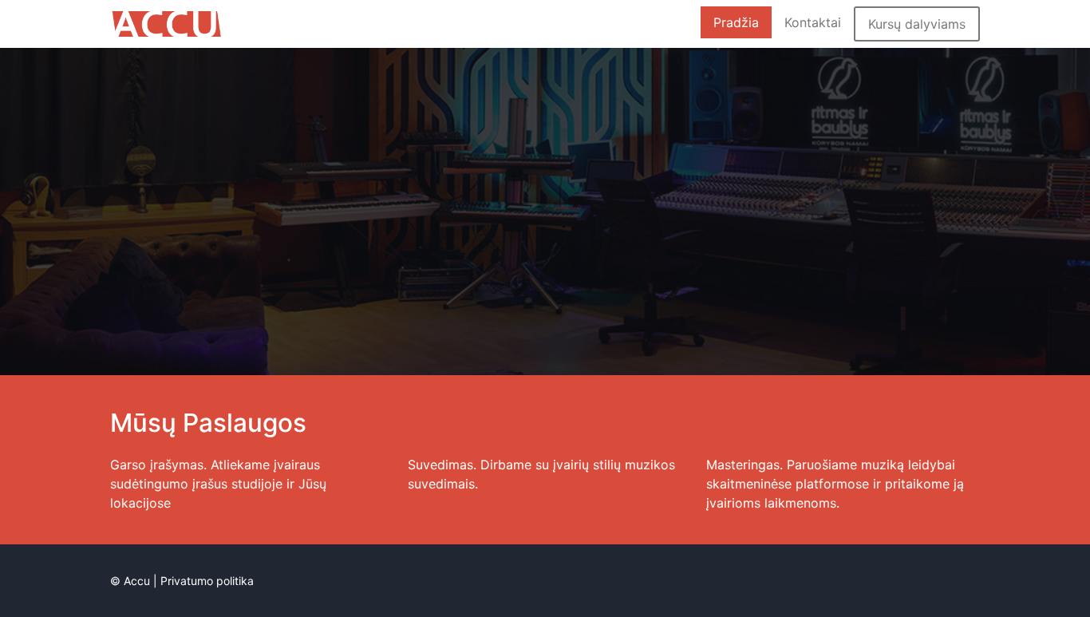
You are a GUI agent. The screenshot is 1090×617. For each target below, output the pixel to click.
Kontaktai (812, 22)
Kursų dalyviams (917, 24)
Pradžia (736, 22)
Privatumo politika (207, 580)
